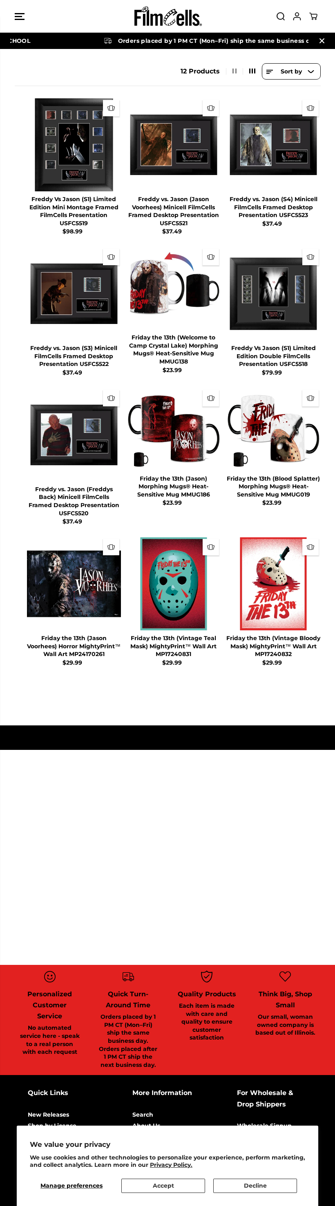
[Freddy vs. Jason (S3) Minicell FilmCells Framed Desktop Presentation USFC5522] (74, 293)
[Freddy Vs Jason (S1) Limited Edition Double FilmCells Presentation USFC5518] (273, 293)
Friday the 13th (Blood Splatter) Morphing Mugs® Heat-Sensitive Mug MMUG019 (273, 486)
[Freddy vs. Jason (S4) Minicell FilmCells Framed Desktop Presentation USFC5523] (273, 144)
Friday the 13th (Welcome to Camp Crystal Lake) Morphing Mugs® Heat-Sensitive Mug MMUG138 (173, 349)
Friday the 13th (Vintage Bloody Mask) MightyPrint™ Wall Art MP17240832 (273, 646)
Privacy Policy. (171, 1164)
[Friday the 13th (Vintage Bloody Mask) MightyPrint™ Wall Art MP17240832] (273, 583)
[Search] (280, 16)
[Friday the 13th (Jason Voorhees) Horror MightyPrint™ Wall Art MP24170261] (74, 583)
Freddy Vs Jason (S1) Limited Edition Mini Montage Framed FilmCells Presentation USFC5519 (73, 211)
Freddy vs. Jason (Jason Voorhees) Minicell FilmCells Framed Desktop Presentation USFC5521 (173, 211)
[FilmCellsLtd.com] (167, 16)
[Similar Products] (111, 108)
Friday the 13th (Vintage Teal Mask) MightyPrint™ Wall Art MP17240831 (173, 646)
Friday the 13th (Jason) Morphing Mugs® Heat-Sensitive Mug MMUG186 (173, 486)
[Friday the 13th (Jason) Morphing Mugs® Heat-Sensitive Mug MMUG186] (174, 429)
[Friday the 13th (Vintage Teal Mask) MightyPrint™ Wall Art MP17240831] (174, 583)
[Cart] (313, 16)
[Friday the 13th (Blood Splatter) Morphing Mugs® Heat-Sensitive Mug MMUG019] (273, 429)
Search (142, 1114)
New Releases (48, 1114)
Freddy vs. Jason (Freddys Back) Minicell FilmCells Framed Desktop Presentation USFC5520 (74, 501)
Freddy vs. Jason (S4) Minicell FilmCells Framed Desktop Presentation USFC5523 (273, 207)
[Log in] (297, 16)
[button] (20, 16)
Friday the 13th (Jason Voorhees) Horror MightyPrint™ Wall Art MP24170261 (74, 646)
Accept (163, 1185)
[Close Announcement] (322, 41)
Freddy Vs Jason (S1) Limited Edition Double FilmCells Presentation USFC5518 (273, 356)
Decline (255, 1185)
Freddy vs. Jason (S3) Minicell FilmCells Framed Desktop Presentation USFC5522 (73, 356)
